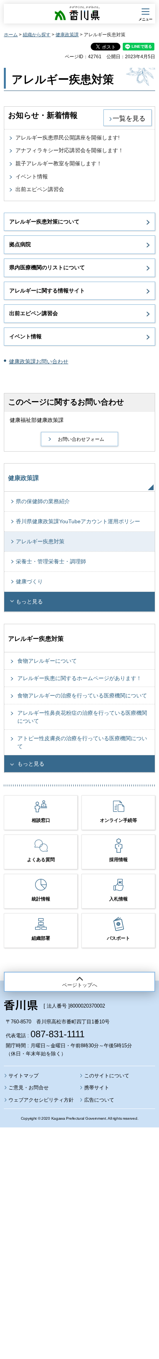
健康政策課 (67, 34)
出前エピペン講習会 (39, 189)
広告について (99, 1100)
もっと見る (29, 601)
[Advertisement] (79, 1222)
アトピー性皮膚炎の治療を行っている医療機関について (82, 742)
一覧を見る (129, 118)
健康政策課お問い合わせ (38, 361)
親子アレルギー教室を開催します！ (58, 163)
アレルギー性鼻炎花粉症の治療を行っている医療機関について (82, 717)
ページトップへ (79, 985)
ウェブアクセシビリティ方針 (41, 1100)
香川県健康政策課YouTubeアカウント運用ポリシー (78, 521)
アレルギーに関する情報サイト (47, 290)
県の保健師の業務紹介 (43, 501)
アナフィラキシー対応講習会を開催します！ (69, 150)
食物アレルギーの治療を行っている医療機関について (82, 695)
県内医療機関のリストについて (47, 267)
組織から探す (37, 34)
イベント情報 (31, 176)
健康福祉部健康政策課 (37, 420)
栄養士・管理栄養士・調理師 (51, 561)
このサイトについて (106, 1075)
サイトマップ (23, 1075)
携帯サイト (96, 1087)
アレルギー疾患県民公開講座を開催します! (67, 137)
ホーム (11, 34)
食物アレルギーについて (47, 661)
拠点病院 (20, 244)
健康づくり (29, 581)
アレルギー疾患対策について (44, 221)
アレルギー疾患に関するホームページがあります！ (79, 678)
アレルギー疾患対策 (40, 541)
